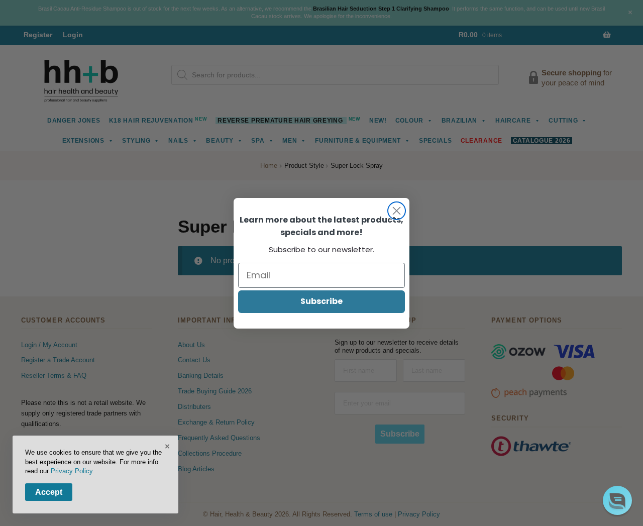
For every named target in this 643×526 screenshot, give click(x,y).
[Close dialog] (396, 211)
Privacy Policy (71, 471)
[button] (617, 500)
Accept (48, 492)
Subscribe (321, 301)
